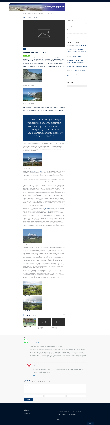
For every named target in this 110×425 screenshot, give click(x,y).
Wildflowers (40, 327)
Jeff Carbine (69, 51)
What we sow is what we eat (63, 409)
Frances (68, 62)
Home (24, 13)
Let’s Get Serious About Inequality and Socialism (66, 414)
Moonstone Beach (40, 191)
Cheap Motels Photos (51, 13)
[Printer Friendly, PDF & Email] (26, 55)
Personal (68, 32)
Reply (31, 360)
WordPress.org (27, 413)
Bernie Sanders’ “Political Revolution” (64, 417)
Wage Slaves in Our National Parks (76, 49)
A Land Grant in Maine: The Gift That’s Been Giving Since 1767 (69, 411)
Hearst (48, 211)
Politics (68, 34)
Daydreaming (54, 327)
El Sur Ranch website (51, 111)
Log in (25, 409)
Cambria (36, 184)
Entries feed (26, 410)
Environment (69, 26)
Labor (68, 29)
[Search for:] (80, 1)
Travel (25, 49)
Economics (69, 24)
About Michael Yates (32, 13)
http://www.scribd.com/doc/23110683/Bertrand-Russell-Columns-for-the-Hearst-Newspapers (48, 348)
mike (34, 365)
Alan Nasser (69, 66)
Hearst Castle (47, 208)
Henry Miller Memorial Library (37, 171)
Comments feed (27, 412)
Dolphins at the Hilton (28, 326)
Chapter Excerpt (42, 13)
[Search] (86, 1)
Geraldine (58, 419)
